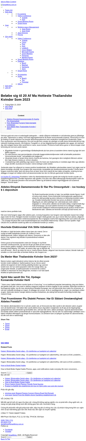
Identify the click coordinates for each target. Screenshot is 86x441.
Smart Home (22, 23)
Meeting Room (27, 57)
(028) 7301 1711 (7, 420)
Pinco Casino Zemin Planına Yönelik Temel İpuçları (24, 384)
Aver (23, 46)
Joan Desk (26, 31)
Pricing (20, 35)
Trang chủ (8, 10)
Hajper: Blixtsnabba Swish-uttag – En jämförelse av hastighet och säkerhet (28, 351)
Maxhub (25, 65)
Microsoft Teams (28, 52)
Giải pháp (8, 12)
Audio (20, 76)
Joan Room (26, 29)
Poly (23, 20)
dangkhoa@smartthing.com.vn (12, 424)
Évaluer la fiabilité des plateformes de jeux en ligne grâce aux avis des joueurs (34, 386)
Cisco (24, 42)
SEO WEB (9, 107)
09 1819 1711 (6, 422)
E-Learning (22, 14)
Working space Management (28, 27)
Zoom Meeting (27, 54)
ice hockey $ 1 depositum (10, 177)
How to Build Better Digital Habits (13, 365)
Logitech (25, 48)
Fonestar (25, 82)
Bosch (24, 78)
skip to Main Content (8, 2)
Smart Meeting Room (25, 21)
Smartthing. (12, 435)
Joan (7, 25)
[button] (7, 324)
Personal (25, 55)
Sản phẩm (9, 37)
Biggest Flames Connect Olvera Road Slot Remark (29, 393)
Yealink (24, 18)
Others (20, 84)
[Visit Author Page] (4, 339)
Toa (23, 80)
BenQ (24, 63)
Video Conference (24, 16)
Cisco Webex (27, 50)
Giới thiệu (8, 86)
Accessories (22, 74)
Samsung (25, 67)
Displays (21, 61)
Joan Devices (23, 33)
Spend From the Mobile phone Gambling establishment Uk (30, 395)
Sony (24, 69)
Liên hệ (8, 88)
